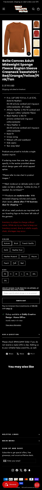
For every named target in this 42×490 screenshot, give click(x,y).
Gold (6, 250)
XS (5, 274)
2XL (34, 274)
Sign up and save (12, 448)
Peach (6, 263)
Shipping (5, 89)
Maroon (24, 256)
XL (27, 274)
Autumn (7, 243)
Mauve (34, 256)
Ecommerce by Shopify (32, 487)
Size (4, 270)
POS (23, 487)
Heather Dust (17, 250)
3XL (5, 280)
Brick (16, 243)
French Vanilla (28, 243)
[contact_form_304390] (37, 485)
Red (22, 263)
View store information (13, 325)
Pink (14, 263)
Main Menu (8, 441)
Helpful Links (10, 434)
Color (5, 239)
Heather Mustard (10, 256)
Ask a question (10, 334)
